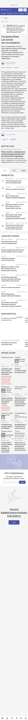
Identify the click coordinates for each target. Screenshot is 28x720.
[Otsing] (16, 718)
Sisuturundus (8, 149)
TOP (2, 364)
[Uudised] (7, 718)
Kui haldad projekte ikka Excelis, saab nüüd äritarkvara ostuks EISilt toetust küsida (11, 279)
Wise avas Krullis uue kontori (15, 189)
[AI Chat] (21, 718)
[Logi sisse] (25, 718)
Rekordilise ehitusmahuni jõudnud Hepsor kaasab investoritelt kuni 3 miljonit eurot (21, 401)
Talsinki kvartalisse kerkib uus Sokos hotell (20, 370)
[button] (10, 482)
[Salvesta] (26, 179)
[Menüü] (2, 718)
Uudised (8, 187)
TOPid (15, 13)
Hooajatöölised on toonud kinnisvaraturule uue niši (20, 426)
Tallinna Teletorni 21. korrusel (10, 340)
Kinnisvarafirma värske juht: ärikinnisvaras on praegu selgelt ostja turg (15, 206)
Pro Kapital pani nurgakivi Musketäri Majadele (7, 426)
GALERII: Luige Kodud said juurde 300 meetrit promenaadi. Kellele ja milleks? (16, 216)
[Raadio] (12, 718)
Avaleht (3, 13)
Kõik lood (9, 13)
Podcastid (21, 13)
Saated (8, 202)
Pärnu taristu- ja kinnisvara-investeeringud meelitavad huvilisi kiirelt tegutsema (13, 154)
